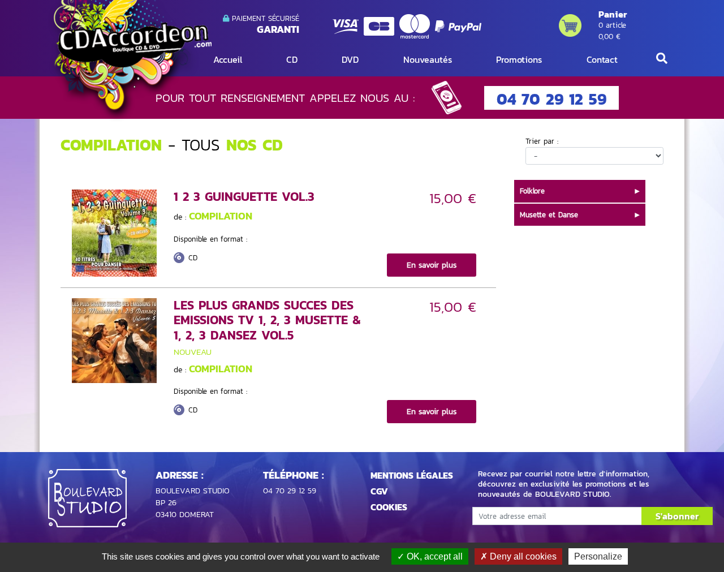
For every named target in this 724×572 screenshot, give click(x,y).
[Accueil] (130, 60)
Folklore (532, 191)
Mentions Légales (411, 475)
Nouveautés (427, 59)
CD (292, 59)
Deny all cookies (522, 556)
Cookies (388, 507)
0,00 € (609, 36)
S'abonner (677, 516)
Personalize (598, 556)
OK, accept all (433, 556)
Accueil (227, 59)
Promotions (519, 59)
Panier (612, 14)
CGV (379, 491)
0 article (612, 25)
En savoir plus (431, 265)
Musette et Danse (549, 214)
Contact (602, 59)
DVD (350, 59)
